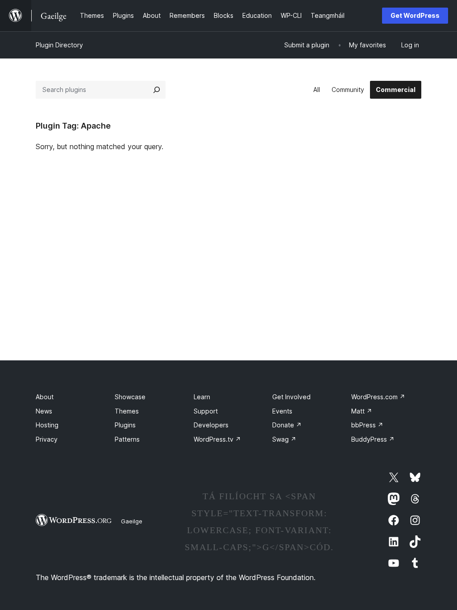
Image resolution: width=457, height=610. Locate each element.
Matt (361, 411)
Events (282, 411)
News (44, 411)
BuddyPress (373, 439)
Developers (211, 425)
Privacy (47, 439)
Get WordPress (415, 15)
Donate (287, 425)
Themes (127, 411)
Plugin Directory (59, 45)
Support (206, 411)
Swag (284, 439)
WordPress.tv (217, 439)
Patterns (127, 439)
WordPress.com (378, 397)
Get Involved (291, 397)
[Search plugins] (157, 90)
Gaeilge (131, 521)
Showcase (130, 397)
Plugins (125, 425)
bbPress (367, 425)
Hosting (47, 425)
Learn (202, 397)
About (45, 397)
